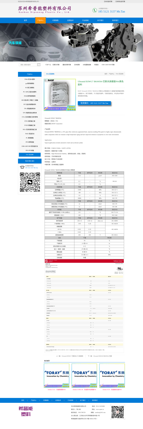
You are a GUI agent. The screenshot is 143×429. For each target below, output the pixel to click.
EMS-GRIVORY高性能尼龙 (30, 146)
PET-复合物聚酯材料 (30, 104)
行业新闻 (85, 20)
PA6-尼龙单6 (30, 154)
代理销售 (55, 20)
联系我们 (115, 20)
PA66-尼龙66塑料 (30, 79)
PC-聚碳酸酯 (30, 138)
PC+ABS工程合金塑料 (29, 92)
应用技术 (70, 20)
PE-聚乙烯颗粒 (29, 87)
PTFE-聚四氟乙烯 (30, 121)
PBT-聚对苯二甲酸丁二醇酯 (29, 100)
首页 (25, 20)
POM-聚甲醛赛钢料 (30, 96)
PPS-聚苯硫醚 (30, 142)
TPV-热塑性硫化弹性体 (30, 113)
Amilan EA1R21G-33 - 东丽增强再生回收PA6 (112, 390)
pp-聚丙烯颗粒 (29, 83)
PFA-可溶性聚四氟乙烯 (30, 129)
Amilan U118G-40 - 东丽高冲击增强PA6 (56, 389)
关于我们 (100, 20)
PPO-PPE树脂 (30, 150)
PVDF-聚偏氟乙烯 (29, 125)
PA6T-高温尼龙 (29, 133)
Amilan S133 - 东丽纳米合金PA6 (84, 389)
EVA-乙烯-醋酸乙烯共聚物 (30, 117)
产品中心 (40, 20)
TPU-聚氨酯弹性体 (29, 108)
